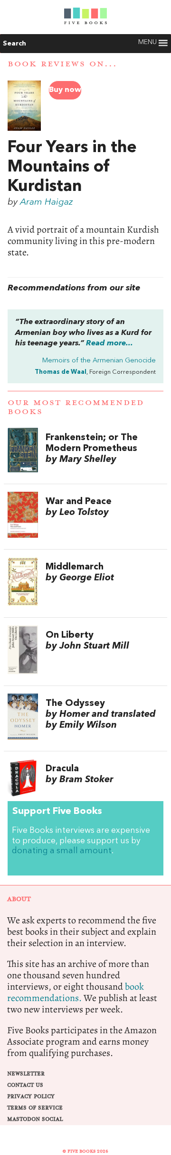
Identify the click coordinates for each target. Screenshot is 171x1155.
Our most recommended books (76, 407)
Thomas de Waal (60, 372)
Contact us (25, 1085)
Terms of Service (35, 1107)
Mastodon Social (35, 1119)
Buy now (65, 90)
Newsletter (26, 1073)
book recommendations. (75, 992)
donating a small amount (62, 851)
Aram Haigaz (46, 202)
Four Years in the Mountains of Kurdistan (72, 167)
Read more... (109, 343)
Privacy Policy (31, 1096)
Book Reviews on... (62, 64)
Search (14, 43)
